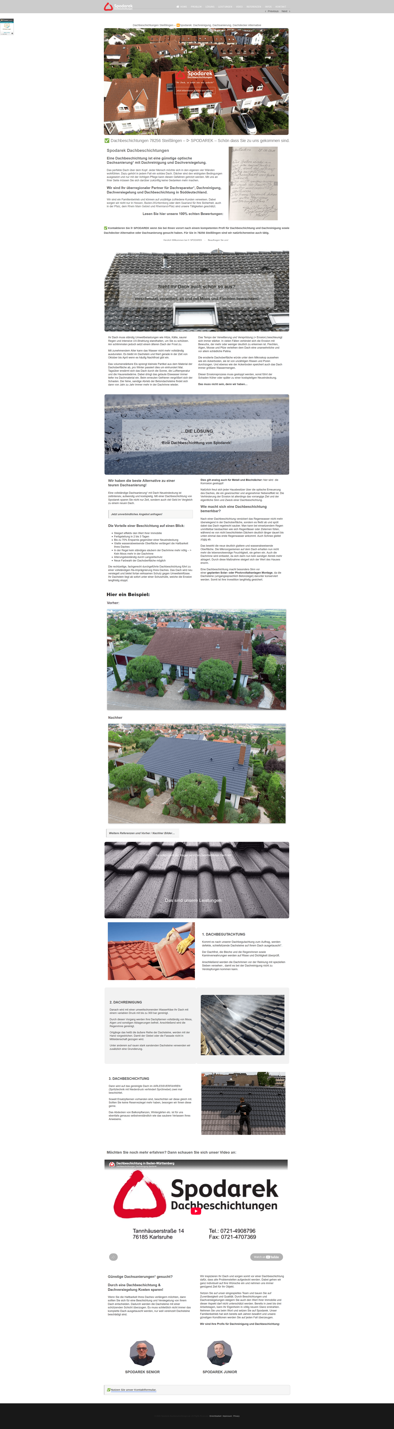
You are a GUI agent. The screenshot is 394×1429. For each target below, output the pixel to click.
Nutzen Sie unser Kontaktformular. (133, 1389)
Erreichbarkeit (215, 1416)
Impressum (227, 1416)
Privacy (236, 1416)
